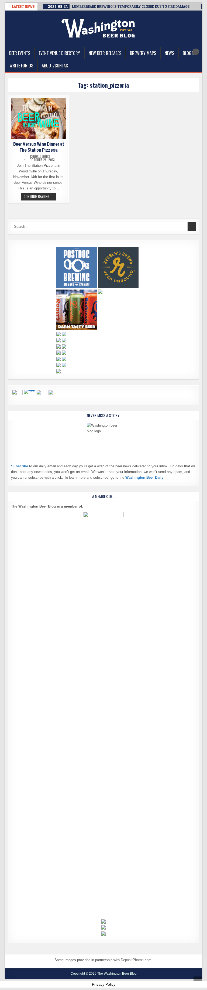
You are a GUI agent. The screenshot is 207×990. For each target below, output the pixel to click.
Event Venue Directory (59, 53)
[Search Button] (195, 52)
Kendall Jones (40, 156)
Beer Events (19, 53)
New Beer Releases (105, 53)
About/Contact (56, 65)
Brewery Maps (143, 53)
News (169, 53)
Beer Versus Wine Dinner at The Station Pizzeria (38, 147)
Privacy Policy (103, 984)
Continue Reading (40, 196)
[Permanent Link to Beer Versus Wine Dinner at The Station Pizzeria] (38, 118)
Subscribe (19, 466)
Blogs (188, 53)
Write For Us (21, 65)
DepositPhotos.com (136, 960)
